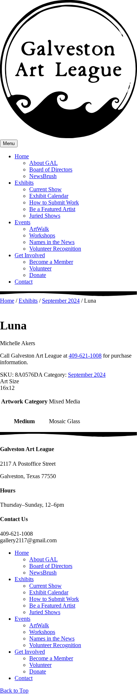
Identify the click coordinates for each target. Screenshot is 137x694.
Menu (9, 143)
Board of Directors (50, 169)
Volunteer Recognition (55, 249)
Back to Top (14, 690)
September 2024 (61, 301)
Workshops (42, 235)
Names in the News (52, 242)
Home (22, 156)
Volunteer (40, 268)
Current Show (45, 189)
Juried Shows (44, 216)
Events (22, 222)
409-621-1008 (85, 355)
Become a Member (51, 262)
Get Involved (30, 255)
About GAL (43, 163)
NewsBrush (43, 176)
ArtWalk (39, 229)
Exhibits (24, 183)
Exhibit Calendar (48, 196)
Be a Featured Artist (52, 209)
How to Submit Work (54, 202)
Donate (37, 275)
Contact (24, 281)
